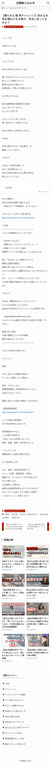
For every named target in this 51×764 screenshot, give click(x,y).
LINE (7, 684)
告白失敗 (15, 514)
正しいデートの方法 (13, 733)
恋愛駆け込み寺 (25, 3)
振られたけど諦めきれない (29, 514)
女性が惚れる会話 (12, 717)
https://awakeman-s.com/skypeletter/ (18, 412)
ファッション (10, 689)
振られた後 (43, 514)
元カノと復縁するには (14, 706)
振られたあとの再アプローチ (14, 26)
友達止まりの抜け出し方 (15, 711)
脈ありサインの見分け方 (15, 744)
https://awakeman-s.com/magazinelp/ (18, 218)
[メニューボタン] (3, 3)
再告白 (7, 514)
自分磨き (6, 517)
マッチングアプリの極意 (15, 695)
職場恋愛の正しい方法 (14, 739)
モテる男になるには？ (14, 700)
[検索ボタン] (48, 3)
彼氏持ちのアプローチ (14, 722)
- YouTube (8, 188)
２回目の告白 (15, 517)
